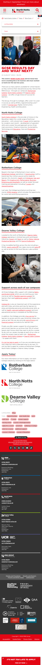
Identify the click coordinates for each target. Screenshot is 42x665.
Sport (20, 239)
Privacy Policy (27, 639)
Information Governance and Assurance (20, 442)
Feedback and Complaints (21, 444)
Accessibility (6, 639)
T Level (25, 121)
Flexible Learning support (23, 296)
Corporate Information (20, 440)
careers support (23, 419)
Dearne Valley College (32, 336)
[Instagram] (23, 447)
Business (33, 180)
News (20, 18)
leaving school (6, 422)
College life (5, 304)
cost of (28, 320)
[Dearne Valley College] (21, 515)
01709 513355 (6, 519)
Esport (11, 239)
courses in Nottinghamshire (22, 422)
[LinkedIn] (19, 447)
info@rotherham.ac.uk (8, 484)
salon (36, 247)
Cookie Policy (17, 639)
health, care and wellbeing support (19, 310)
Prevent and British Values (16, 577)
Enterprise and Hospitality (11, 182)
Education (16, 129)
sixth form (5, 419)
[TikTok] (31, 447)
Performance (24, 180)
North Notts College (10, 18)
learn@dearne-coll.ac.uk (9, 521)
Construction (30, 174)
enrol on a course (7, 429)
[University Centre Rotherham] (21, 536)
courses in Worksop (8, 432)
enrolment (19, 425)
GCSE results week (17, 79)
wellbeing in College (31, 425)
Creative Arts (14, 180)
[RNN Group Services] (21, 555)
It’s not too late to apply (10, 342)
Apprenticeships (7, 186)
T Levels (28, 184)
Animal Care (12, 105)
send (33, 416)
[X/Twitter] (15, 447)
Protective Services (8, 241)
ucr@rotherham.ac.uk (8, 543)
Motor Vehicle (34, 239)
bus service (30, 316)
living (33, 320)
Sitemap (36, 639)
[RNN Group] (21, 458)
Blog (13, 413)
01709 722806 (6, 541)
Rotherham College (8, 174)
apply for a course (8, 425)
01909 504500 (6, 501)
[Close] (3, 658)
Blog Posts (28, 18)
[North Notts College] (21, 11)
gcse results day (24, 416)
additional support (21, 298)
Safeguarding (30, 577)
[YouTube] (27, 447)
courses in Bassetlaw (23, 432)
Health (20, 178)
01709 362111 (6, 462)
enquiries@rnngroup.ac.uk (10, 464)
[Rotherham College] (21, 478)
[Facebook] (10, 447)
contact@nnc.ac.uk (7, 503)
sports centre (11, 247)
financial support (8, 322)
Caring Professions (28, 241)
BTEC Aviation (12, 192)
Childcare (29, 178)
